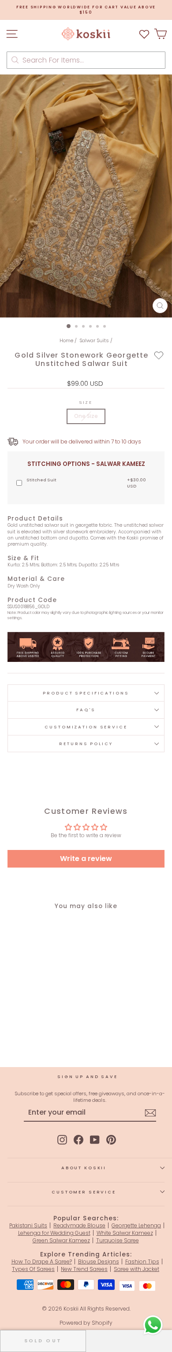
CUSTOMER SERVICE (84, 1192)
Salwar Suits (94, 340)
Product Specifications (86, 693)
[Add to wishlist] (159, 355)
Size (86, 402)
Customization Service (86, 727)
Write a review (86, 858)
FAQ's (85, 710)
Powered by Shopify (86, 1322)
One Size (86, 416)
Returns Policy (85, 743)
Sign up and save (87, 1076)
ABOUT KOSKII (83, 1168)
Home (66, 340)
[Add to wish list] (144, 34)
